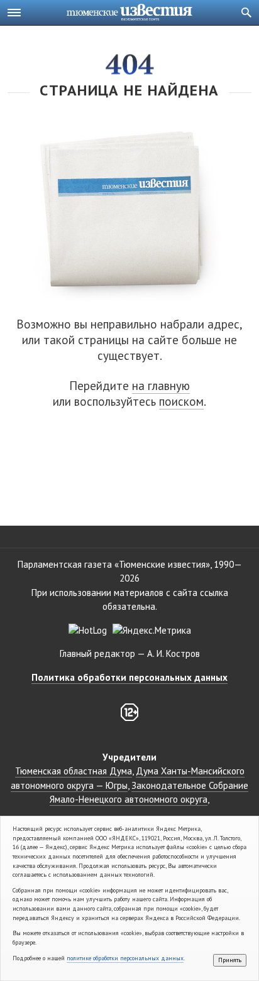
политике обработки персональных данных (125, 958)
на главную (161, 385)
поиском (181, 401)
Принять (229, 960)
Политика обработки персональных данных (129, 677)
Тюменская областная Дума (73, 771)
